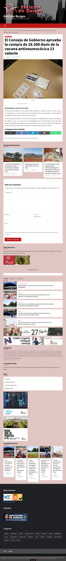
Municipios (30, 355)
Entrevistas (58, 352)
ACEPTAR (33, 559)
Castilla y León (8, 36)
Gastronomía (13, 355)
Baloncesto (14, 352)
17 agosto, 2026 (54, 175)
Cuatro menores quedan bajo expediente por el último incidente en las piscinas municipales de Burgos (33, 466)
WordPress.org (9, 388)
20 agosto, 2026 (13, 173)
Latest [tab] (5, 279)
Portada (42, 355)
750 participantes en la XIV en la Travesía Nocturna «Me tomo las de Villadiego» (8, 465)
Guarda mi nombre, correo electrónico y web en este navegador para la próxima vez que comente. (31, 233)
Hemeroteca (22, 355)
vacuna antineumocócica (18, 138)
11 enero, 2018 (15, 57)
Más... (37, 355)
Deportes (24, 283)
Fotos (6, 355)
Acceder (7, 379)
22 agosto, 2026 (20, 476)
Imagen (10, 551)
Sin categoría (57, 355)
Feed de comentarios (11, 385)
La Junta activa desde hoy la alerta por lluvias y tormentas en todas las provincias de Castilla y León (13, 168)
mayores (27, 138)
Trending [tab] (19, 279)
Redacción (8, 57)
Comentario (9, 192)
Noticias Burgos (14, 16)
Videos (18, 358)
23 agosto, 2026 (8, 473)
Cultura (37, 352)
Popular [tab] (12, 279)
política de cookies (34, 558)
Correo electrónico (37, 215)
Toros (12, 358)
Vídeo (5, 551)
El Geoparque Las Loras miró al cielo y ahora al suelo (32, 166)
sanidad (10, 138)
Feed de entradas (10, 382)
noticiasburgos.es (34, 138)
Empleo (50, 352)
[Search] (61, 25)
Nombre (7, 214)
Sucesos (20, 302)
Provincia (20, 283)
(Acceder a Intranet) (8, 501)
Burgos (19, 320)
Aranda (6, 352)
